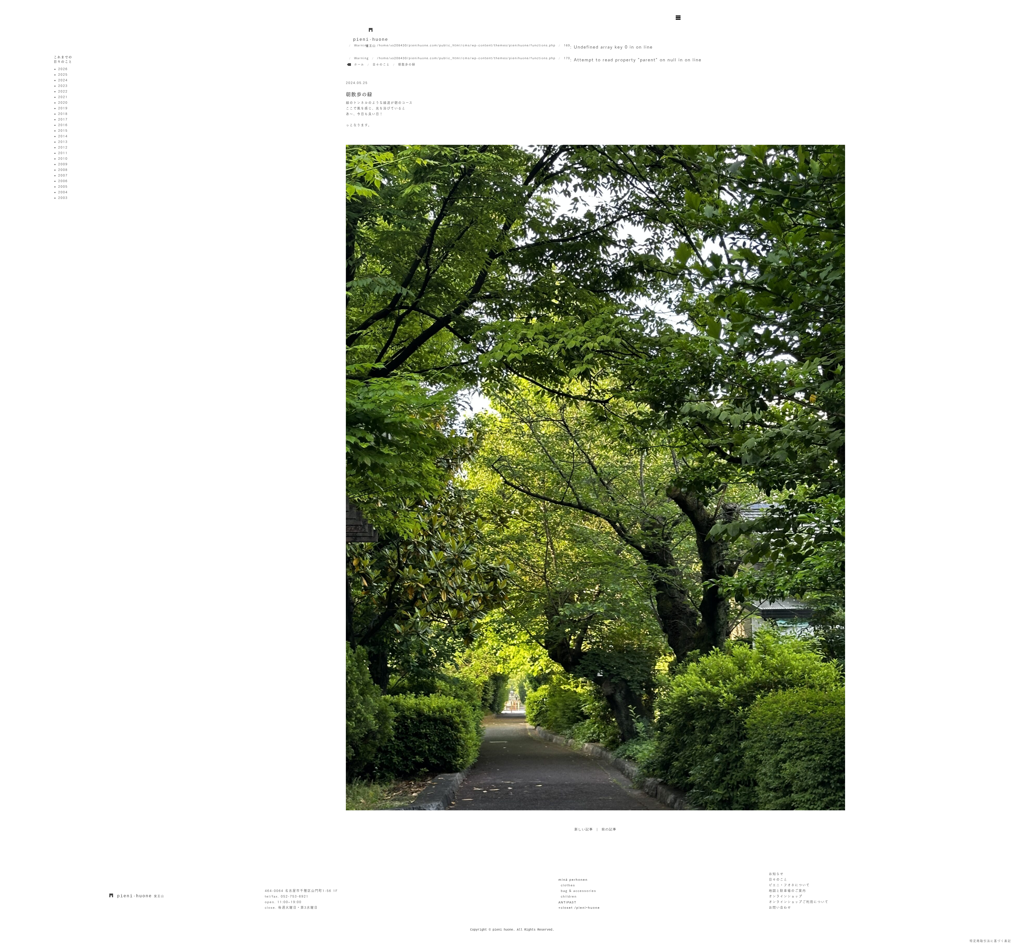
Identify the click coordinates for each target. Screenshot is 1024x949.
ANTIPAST (567, 901)
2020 (63, 102)
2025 (63, 74)
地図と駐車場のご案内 (787, 890)
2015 (63, 130)
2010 (63, 158)
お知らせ (776, 873)
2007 (63, 175)
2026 (63, 68)
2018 (63, 113)
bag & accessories (578, 890)
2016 (63, 124)
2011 (63, 152)
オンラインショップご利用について (799, 901)
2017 (63, 119)
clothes (568, 885)
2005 (63, 186)
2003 (63, 197)
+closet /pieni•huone (579, 907)
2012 (63, 147)
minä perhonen (573, 879)
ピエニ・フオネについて (789, 885)
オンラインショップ (785, 896)
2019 (63, 108)
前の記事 (609, 829)
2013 (63, 141)
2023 (63, 85)
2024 (63, 80)
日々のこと (778, 879)
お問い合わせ (780, 907)
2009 (63, 164)
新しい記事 (583, 829)
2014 (63, 136)
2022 (63, 91)
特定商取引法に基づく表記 (990, 940)
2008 (63, 169)
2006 (63, 180)
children (569, 896)
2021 (63, 96)
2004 (63, 192)
